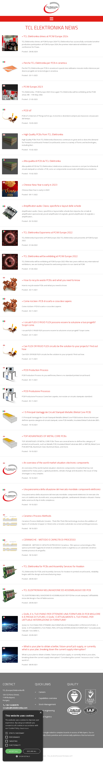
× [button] (41, 713)
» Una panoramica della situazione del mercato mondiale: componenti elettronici (61, 489)
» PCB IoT (27, 110)
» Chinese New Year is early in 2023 (39, 185)
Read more (24, 728)
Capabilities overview (48, 698)
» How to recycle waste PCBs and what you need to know (51, 280)
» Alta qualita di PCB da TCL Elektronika (41, 161)
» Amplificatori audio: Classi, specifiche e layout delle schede (51, 206)
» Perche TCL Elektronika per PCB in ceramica (44, 63)
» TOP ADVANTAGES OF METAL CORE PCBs (44, 436)
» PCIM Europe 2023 (32, 86)
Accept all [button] (13, 751)
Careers (42, 692)
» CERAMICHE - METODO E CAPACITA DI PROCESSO (49, 539)
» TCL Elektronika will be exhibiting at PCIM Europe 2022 (50, 256)
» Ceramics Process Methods (36, 516)
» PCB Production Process (35, 370)
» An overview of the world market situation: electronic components (55, 462)
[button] (16, 733)
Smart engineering (47, 710)
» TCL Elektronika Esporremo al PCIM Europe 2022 (47, 232)
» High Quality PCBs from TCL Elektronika (42, 134)
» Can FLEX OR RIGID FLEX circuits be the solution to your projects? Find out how (60, 347)
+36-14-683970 (12, 705)
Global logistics (45, 716)
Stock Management (47, 704)
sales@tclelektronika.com (16, 708)
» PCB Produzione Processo (36, 391)
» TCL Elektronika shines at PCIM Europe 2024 (45, 36)
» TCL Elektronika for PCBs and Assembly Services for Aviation (53, 566)
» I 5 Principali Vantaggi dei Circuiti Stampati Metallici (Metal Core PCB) (56, 412)
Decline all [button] (31, 751)
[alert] (23, 735)
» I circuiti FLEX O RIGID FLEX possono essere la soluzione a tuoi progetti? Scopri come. (59, 323)
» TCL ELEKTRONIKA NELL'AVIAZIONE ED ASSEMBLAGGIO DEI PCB (56, 590)
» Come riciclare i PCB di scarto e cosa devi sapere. (47, 301)
